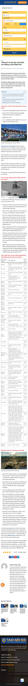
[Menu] (2, 2)
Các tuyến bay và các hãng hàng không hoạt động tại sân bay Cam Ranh (13, 100)
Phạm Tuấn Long (20, 68)
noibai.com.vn (11, 535)
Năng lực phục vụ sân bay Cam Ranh (11, 102)
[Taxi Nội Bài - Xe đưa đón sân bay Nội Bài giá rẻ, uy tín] (10, 2)
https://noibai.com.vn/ (12, 662)
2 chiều (7, 24)
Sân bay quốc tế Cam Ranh (8, 146)
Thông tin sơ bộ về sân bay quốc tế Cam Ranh (13, 94)
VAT (16, 24)
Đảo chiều (23, 24)
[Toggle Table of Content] (23, 92)
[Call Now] (2, 585)
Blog (2, 60)
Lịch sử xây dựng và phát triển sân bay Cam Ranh (13, 96)
